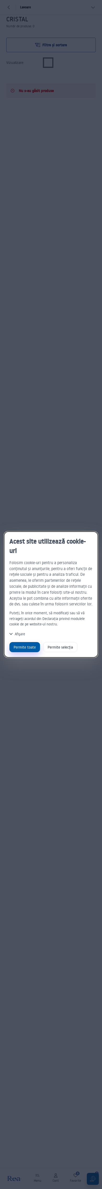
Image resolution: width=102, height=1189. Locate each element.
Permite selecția (60, 647)
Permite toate (25, 647)
